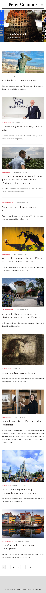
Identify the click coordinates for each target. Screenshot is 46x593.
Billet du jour (6, 76)
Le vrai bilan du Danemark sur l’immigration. (18, 547)
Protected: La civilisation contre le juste (20, 209)
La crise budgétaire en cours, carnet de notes (23, 128)
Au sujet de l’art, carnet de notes (19, 80)
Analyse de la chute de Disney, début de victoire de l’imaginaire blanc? (23, 260)
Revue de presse (7, 310)
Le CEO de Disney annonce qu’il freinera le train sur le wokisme (19, 491)
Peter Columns (23, 4)
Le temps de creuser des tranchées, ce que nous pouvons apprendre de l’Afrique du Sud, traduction (22, 179)
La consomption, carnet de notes (19, 373)
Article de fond (13, 30)
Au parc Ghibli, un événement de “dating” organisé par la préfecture (21, 316)
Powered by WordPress (32, 589)
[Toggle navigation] (42, 4)
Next (29, 567)
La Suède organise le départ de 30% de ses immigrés (22, 423)
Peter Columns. (17, 589)
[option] (23, 26)
